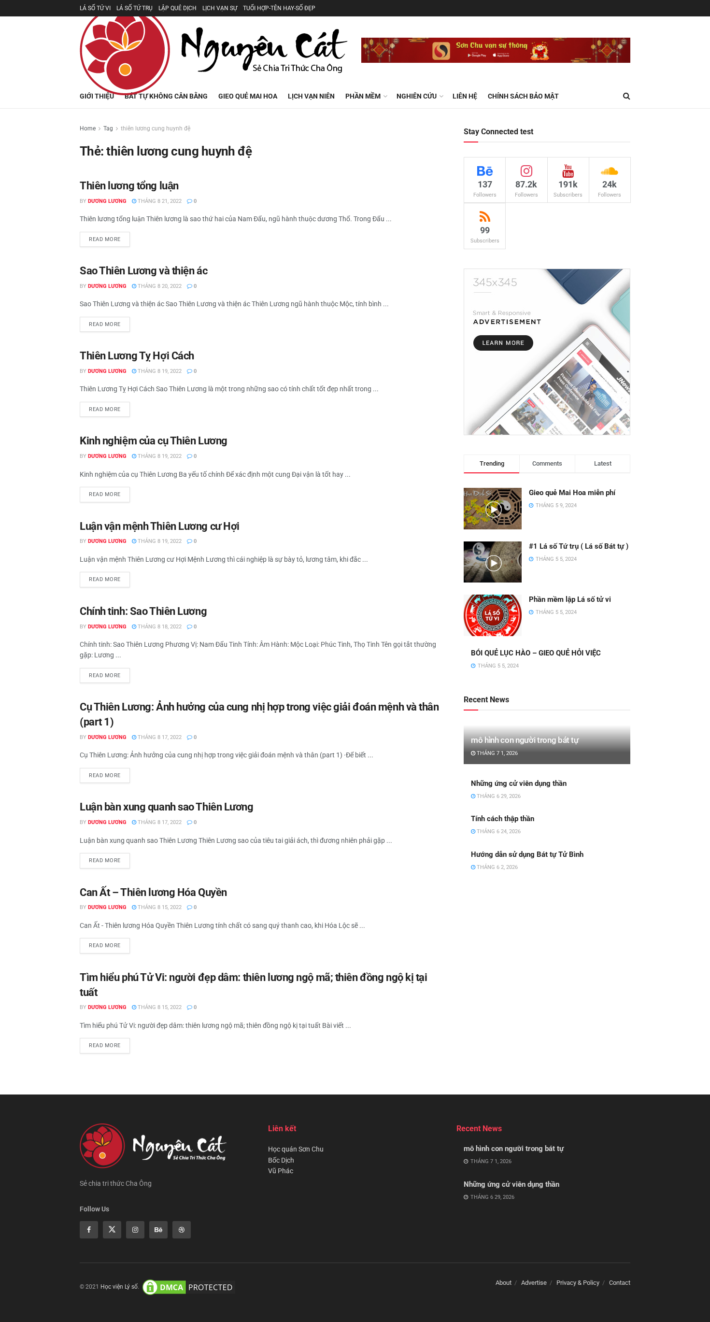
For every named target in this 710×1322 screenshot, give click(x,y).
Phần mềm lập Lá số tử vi (570, 599)
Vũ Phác (280, 1171)
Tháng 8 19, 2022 (159, 371)
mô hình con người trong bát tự (525, 740)
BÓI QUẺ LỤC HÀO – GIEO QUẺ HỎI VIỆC (536, 653)
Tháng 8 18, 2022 (159, 627)
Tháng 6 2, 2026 (496, 867)
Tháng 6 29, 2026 (498, 796)
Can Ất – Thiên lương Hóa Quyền (153, 892)
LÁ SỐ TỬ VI (95, 8)
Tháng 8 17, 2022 (159, 737)
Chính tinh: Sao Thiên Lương (143, 611)
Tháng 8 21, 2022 (159, 201)
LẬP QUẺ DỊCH (177, 8)
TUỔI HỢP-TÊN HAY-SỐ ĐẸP (279, 8)
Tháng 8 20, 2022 (159, 286)
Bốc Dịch (281, 1160)
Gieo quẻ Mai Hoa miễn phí (572, 492)
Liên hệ (465, 96)
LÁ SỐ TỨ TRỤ (134, 8)
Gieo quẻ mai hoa (247, 96)
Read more (105, 239)
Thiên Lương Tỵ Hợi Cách (137, 356)
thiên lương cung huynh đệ (155, 128)
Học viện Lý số (119, 1286)
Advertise (534, 1282)
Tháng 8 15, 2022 (159, 907)
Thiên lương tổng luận (129, 186)
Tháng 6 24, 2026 (498, 831)
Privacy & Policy (577, 1282)
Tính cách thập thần (502, 818)
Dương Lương (107, 201)
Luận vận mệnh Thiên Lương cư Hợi (160, 526)
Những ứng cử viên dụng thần (519, 783)
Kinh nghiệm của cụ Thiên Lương (153, 441)
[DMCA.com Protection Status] (189, 1286)
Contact (619, 1282)
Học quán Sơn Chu (296, 1149)
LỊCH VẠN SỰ (219, 8)
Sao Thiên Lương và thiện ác (143, 271)
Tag (108, 128)
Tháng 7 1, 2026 (496, 753)
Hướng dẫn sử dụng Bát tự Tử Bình (527, 854)
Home (88, 128)
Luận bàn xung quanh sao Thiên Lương (167, 807)
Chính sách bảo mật (523, 96)
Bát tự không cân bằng (166, 96)
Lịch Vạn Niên (311, 96)
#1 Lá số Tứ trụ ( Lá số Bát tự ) (578, 546)
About (503, 1282)
